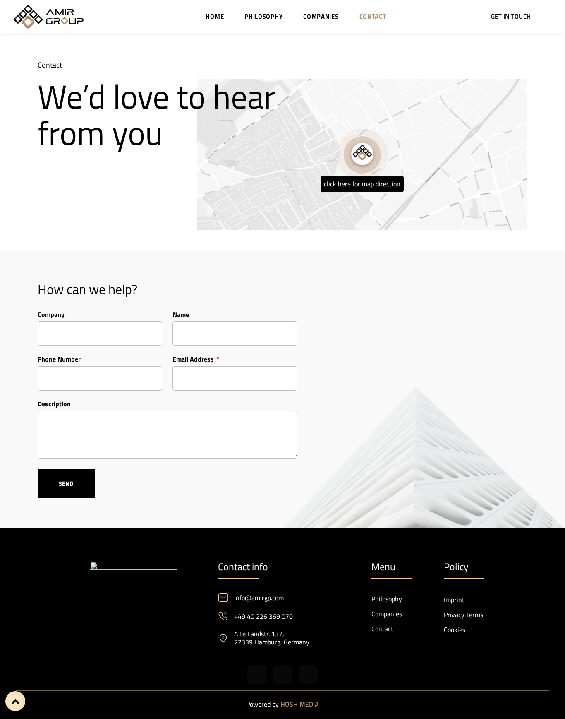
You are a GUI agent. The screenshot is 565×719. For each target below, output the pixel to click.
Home (215, 16)
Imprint (454, 600)
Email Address (193, 360)
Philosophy (263, 16)
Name (180, 315)
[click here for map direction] (362, 155)
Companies (320, 16)
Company (51, 315)
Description (54, 405)
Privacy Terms (463, 615)
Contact (372, 16)
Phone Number (59, 360)
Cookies (454, 630)
